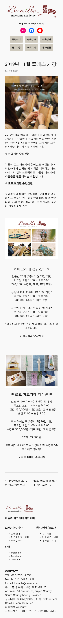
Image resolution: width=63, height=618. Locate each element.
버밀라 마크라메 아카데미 (31, 23)
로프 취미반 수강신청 (20, 183)
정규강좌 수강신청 (19, 153)
